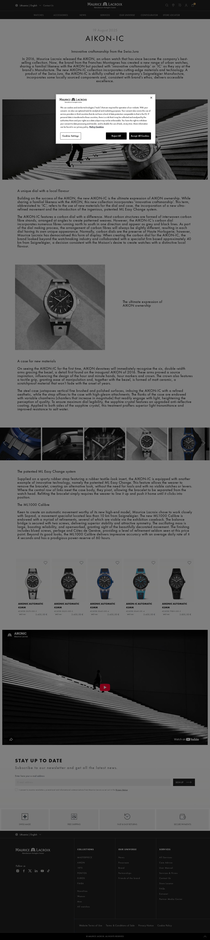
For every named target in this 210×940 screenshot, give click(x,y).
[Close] (151, 97)
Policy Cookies (96, 127)
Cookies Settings (70, 135)
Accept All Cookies (140, 135)
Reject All (116, 135)
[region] (106, 119)
